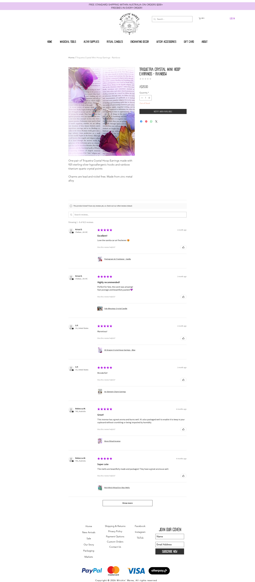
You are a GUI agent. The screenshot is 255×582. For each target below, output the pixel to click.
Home (71, 57)
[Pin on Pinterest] (146, 125)
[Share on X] (156, 125)
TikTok (140, 537)
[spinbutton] (146, 102)
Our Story (89, 544)
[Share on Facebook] (141, 125)
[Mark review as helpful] (183, 247)
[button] (203, 18)
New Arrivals (88, 532)
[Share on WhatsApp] (151, 125)
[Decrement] (142, 102)
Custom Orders (115, 541)
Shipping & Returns (115, 526)
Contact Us (115, 546)
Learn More (178, 91)
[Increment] (149, 102)
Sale (89, 538)
